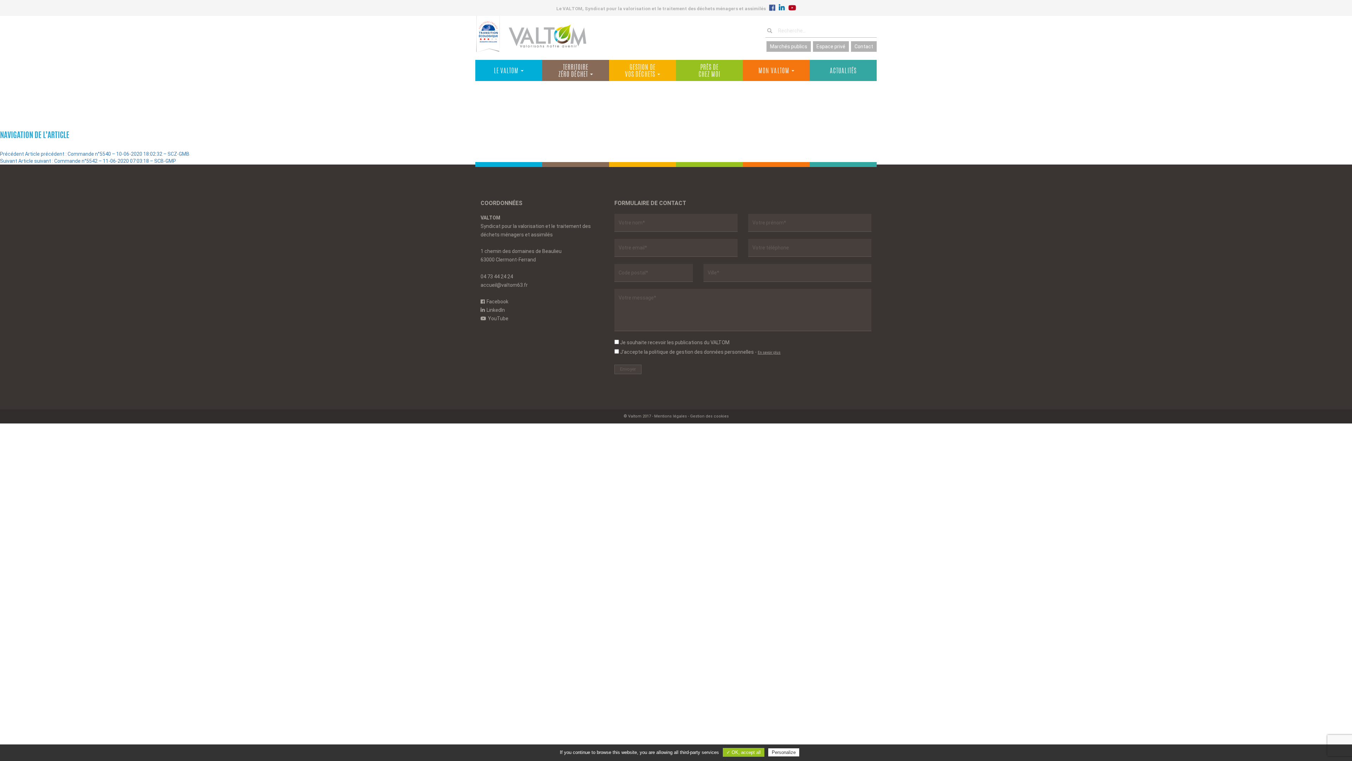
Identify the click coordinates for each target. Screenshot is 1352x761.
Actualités (843, 71)
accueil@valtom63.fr (504, 285)
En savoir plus (769, 352)
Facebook (497, 301)
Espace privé (830, 46)
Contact (864, 46)
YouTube (498, 318)
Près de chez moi (710, 71)
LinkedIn (496, 310)
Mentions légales (670, 416)
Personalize (784, 752)
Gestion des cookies (709, 416)
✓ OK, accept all (743, 752)
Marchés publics (788, 46)
